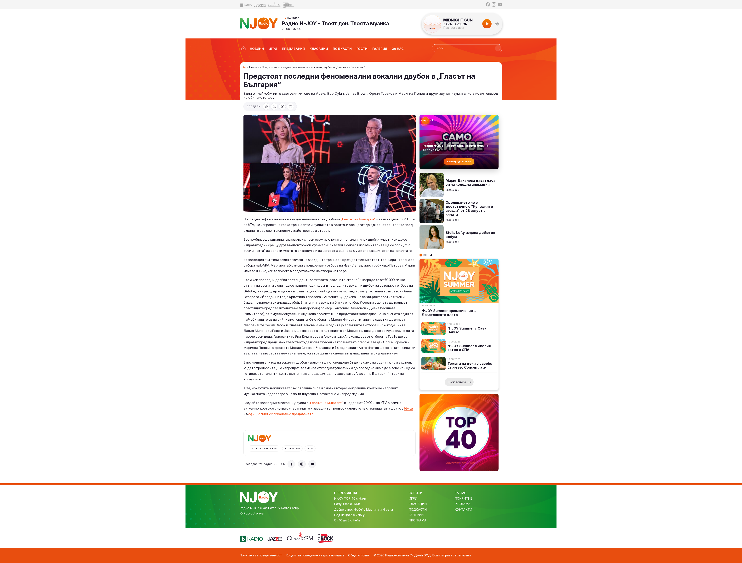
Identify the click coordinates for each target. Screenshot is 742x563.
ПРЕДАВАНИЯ (345, 493)
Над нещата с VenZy (349, 515)
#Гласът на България (264, 448)
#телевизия (292, 448)
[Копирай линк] (290, 106)
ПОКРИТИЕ (463, 498)
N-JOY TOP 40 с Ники (350, 498)
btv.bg (408, 408)
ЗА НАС (460, 493)
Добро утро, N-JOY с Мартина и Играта (363, 509)
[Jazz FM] (260, 4)
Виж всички (457, 382)
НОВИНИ (415, 493)
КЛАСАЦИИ (418, 504)
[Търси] (498, 48)
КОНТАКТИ (463, 509)
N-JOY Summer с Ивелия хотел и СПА (469, 348)
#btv (310, 448)
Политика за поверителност (261, 555)
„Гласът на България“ (358, 219)
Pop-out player (453, 27)
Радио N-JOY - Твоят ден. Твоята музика (335, 23)
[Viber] (282, 106)
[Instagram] (494, 4)
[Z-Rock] (289, 4)
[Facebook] (487, 4)
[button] (497, 23)
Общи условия (358, 555)
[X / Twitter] (274, 106)
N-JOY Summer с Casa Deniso (467, 330)
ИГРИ (413, 498)
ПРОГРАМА (417, 520)
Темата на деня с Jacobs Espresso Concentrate (470, 366)
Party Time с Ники (347, 504)
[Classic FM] (274, 4)
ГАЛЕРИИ (416, 515)
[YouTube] (500, 4)
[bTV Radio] (246, 5)
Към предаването (459, 161)
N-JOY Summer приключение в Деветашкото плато (448, 313)
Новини (254, 67)
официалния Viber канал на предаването (280, 414)
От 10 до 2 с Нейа (347, 520)
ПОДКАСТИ (418, 509)
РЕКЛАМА (463, 504)
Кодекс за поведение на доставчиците (315, 555)
